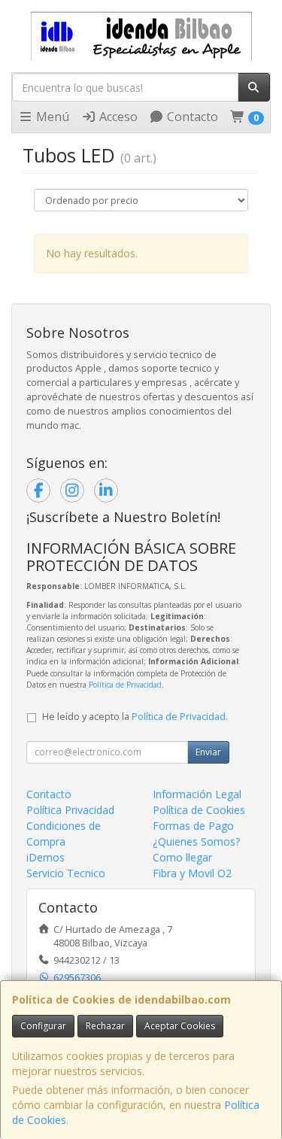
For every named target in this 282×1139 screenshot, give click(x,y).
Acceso (117, 116)
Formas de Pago (193, 826)
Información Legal (197, 794)
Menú (51, 116)
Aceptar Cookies (179, 1025)
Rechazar (105, 1025)
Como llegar (182, 857)
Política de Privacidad (125, 684)
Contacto (191, 116)
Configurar (43, 1025)
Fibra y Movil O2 (192, 873)
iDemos (45, 857)
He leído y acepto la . (135, 716)
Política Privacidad (70, 810)
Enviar (208, 752)
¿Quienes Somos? (196, 841)
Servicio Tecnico (65, 873)
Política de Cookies (199, 810)
